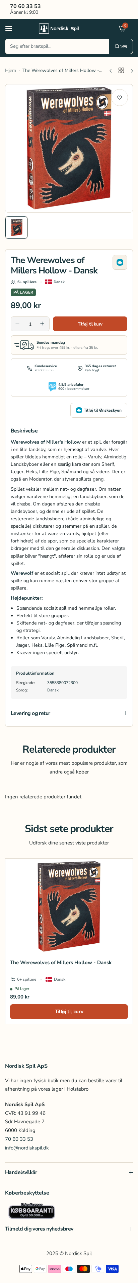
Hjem (10, 70)
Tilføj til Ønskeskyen (103, 410)
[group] (69, 148)
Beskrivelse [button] (24, 431)
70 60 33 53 (19, 1139)
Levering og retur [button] (30, 713)
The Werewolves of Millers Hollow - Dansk (61, 962)
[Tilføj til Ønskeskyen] (120, 262)
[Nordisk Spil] (67, 28)
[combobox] (57, 46)
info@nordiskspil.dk (27, 1147)
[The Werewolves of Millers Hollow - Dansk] (69, 906)
